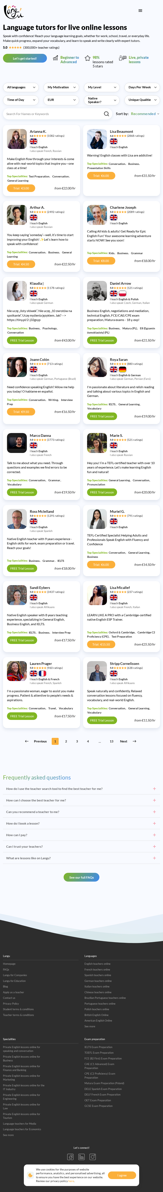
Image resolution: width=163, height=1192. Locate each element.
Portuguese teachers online (99, 1003)
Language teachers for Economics (22, 1129)
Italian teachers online (97, 986)
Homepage (9, 963)
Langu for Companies (15, 975)
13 (111, 741)
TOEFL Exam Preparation (99, 1052)
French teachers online (97, 969)
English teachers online (97, 963)
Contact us (9, 997)
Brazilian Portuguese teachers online (105, 997)
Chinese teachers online (98, 992)
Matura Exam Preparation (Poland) (104, 1083)
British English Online (96, 1015)
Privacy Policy (11, 1003)
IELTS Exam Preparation (98, 1047)
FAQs (6, 969)
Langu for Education (14, 980)
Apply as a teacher (13, 992)
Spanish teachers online (97, 975)
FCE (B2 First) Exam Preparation (103, 1058)
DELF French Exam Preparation (102, 1094)
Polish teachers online (96, 1009)
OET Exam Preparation (97, 1100)
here (71, 1181)
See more (89, 1026)
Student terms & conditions (18, 1009)
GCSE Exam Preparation (98, 1105)
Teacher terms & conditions (18, 1015)
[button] (21, 85)
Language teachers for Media (19, 1123)
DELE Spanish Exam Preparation (103, 1089)
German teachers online (98, 980)
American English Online (98, 1020)
